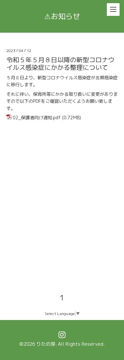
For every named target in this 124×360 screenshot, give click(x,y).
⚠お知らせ (62, 16)
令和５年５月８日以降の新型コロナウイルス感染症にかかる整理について (60, 63)
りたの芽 (45, 344)
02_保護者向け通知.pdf (37, 118)
